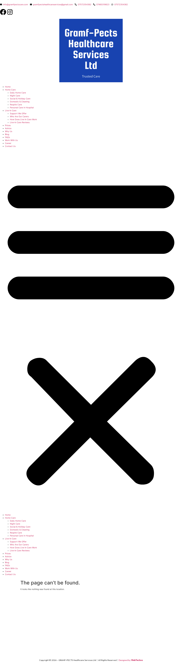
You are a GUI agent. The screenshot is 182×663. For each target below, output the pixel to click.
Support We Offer (18, 113)
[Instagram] (10, 12)
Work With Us (11, 140)
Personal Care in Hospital (22, 107)
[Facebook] (3, 12)
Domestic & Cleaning (19, 101)
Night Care (15, 95)
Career (8, 143)
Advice (8, 128)
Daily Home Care (18, 92)
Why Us (8, 131)
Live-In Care (10, 110)
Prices (8, 125)
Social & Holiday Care (20, 98)
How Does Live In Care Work (23, 119)
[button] (91, 330)
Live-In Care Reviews (20, 122)
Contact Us (10, 146)
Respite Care (16, 104)
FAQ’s (7, 137)
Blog (7, 134)
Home (8, 86)
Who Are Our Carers (19, 116)
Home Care (10, 89)
